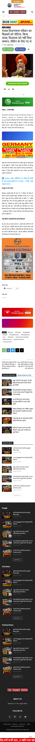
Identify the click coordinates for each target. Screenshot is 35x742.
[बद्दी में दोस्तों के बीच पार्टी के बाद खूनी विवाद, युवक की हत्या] (7, 450)
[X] (17, 350)
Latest (8, 17)
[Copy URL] (22, 350)
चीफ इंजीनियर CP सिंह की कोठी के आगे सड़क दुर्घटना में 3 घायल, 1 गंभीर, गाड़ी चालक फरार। (17, 181)
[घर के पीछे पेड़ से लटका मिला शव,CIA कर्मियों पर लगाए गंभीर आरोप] (7, 401)
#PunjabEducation (14, 334)
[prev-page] (3, 437)
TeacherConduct (7, 341)
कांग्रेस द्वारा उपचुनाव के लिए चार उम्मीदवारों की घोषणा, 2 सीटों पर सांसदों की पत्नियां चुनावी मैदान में (9, 365)
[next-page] (6, 437)
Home (3, 17)
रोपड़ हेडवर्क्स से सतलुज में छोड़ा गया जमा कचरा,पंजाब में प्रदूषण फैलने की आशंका (22, 392)
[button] (3, 12)
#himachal (18, 332)
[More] (29, 49)
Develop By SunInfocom (17, 726)
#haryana (10, 332)
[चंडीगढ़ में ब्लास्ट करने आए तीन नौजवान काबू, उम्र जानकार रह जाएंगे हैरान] (7, 430)
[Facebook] (8, 350)
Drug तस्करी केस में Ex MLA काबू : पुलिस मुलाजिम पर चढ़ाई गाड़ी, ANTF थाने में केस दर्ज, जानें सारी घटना (25, 365)
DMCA (28, 724)
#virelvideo (11, 337)
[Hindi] (9, 89)
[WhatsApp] (4, 350)
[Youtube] (25, 717)
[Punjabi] (13, 89)
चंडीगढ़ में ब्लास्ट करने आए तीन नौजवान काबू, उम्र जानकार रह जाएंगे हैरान (22, 430)
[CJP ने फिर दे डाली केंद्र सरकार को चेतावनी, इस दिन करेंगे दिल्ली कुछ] (7, 488)
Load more (17, 495)
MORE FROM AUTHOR (24, 375)
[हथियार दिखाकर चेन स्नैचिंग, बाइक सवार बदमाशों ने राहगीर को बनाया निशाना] (7, 411)
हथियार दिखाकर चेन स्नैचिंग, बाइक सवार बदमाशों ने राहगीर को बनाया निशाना (23, 411)
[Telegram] (13, 350)
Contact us (22, 724)
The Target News (8, 45)
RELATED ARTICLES (9, 375)
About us (14, 724)
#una (4, 337)
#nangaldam (26, 332)
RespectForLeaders (19, 339)
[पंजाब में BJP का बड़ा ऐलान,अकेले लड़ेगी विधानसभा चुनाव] (7, 420)
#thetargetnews (25, 334)
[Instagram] (15, 717)
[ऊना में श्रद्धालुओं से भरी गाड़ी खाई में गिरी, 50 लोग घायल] (7, 460)
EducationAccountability (22, 337)
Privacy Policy (7, 724)
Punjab (8, 27)
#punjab (5, 334)
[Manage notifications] (30, 737)
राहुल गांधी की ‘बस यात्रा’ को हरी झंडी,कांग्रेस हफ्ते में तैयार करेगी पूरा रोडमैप (22, 382)
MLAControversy (7, 339)
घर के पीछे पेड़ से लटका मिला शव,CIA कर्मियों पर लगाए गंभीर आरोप (21, 401)
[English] (5, 89)
